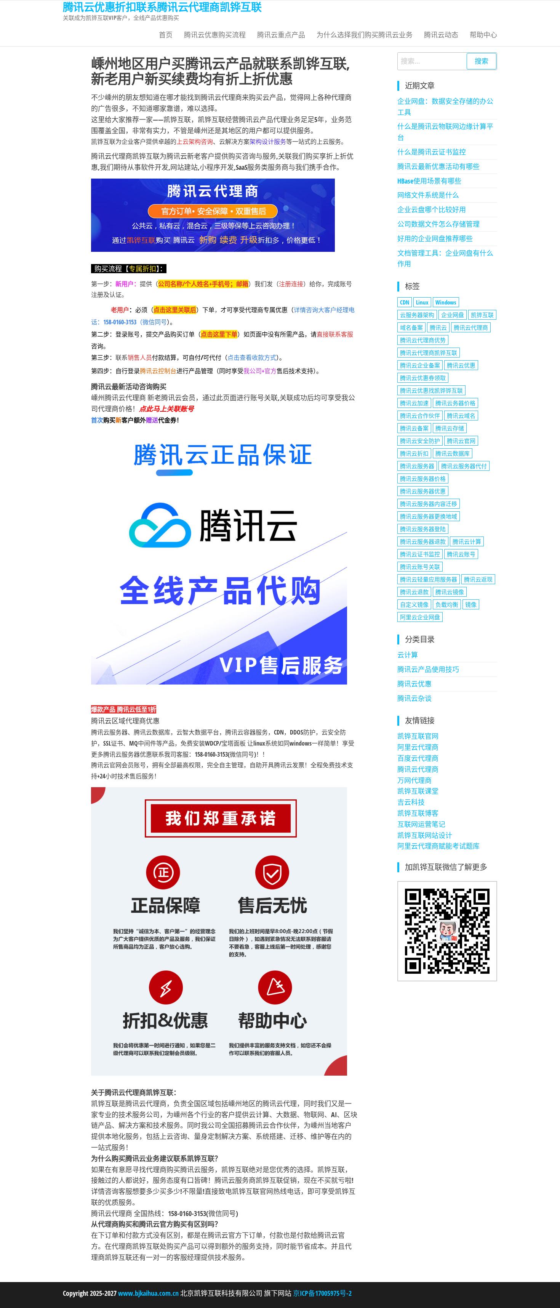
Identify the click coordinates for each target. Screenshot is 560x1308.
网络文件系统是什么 (428, 195)
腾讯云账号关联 (420, 566)
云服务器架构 (417, 315)
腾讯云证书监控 (420, 554)
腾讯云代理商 (471, 327)
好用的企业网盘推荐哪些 (435, 238)
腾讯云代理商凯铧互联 (428, 352)
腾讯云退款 (414, 592)
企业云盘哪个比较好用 (431, 209)
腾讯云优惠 (461, 365)
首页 (166, 34)
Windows (445, 302)
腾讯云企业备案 (420, 365)
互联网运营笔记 (421, 824)
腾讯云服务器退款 (423, 541)
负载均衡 (446, 604)
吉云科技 (411, 802)
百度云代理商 (417, 758)
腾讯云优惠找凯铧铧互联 (431, 390)
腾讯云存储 (449, 428)
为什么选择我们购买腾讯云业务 (365, 34)
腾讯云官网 (461, 441)
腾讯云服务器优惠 (423, 491)
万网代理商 (414, 780)
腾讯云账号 (461, 554)
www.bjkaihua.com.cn (148, 1293)
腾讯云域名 (461, 415)
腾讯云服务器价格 (423, 478)
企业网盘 (452, 315)
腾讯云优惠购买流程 (215, 34)
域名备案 (411, 327)
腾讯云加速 (414, 403)
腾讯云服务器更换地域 (428, 516)
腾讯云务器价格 (455, 403)
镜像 (471, 604)
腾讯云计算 (467, 541)
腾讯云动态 (441, 34)
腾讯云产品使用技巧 (428, 669)
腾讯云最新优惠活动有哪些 (438, 166)
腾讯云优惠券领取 (423, 378)
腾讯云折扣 (414, 453)
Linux (422, 302)
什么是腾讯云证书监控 (431, 151)
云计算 (407, 654)
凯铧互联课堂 (417, 791)
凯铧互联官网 (417, 736)
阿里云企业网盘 (420, 617)
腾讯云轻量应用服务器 (428, 579)
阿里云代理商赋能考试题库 (438, 846)
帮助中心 (483, 34)
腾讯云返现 (478, 579)
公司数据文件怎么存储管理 (438, 224)
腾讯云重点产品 (281, 34)
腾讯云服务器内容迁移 (428, 503)
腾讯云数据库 (452, 453)
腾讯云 (438, 327)
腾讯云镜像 (449, 592)
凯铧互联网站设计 (424, 835)
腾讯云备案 (414, 428)
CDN (404, 302)
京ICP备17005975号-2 (321, 1293)
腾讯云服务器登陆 (423, 529)
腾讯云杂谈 (414, 698)
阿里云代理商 (417, 747)
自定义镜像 (414, 604)
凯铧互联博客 (417, 813)
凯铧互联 (482, 315)
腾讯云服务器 (417, 466)
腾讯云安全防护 (420, 441)
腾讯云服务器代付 (464, 466)
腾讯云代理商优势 (423, 340)
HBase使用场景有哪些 (429, 180)
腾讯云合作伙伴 (420, 415)
